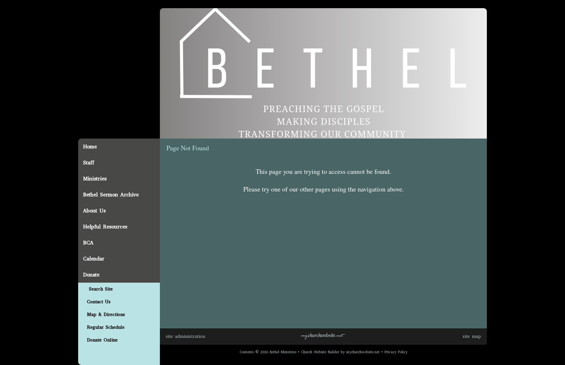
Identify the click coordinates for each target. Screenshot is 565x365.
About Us (94, 210)
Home (90, 146)
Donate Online (100, 340)
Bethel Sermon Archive (111, 194)
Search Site (98, 289)
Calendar (93, 258)
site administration (185, 336)
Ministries (95, 178)
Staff (88, 162)
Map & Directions (104, 314)
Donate (91, 274)
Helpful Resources (105, 226)
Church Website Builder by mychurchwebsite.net (340, 352)
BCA (88, 242)
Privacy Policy (396, 352)
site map (472, 336)
